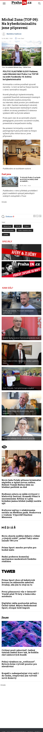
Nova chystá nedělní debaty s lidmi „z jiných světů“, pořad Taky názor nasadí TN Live (21, 538)
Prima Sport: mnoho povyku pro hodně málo (19, 548)
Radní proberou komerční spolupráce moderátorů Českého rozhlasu (19, 559)
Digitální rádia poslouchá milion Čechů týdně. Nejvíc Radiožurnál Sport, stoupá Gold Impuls (19, 605)
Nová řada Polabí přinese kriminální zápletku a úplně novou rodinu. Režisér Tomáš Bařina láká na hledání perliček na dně (21, 483)
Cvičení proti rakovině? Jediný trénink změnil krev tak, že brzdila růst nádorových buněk (20, 652)
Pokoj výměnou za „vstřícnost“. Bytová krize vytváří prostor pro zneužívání (19, 664)
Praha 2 (26, 226)
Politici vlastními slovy (25, 230)
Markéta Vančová (14, 34)
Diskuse (10, 216)
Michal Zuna (7, 226)
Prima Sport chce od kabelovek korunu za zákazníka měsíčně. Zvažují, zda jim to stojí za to (18, 582)
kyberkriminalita (9, 230)
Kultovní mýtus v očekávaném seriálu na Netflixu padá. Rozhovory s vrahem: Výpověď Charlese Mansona (21, 514)
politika (6, 234)
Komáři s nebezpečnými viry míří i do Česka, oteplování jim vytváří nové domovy (20, 675)
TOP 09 (18, 226)
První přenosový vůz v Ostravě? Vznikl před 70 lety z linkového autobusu (19, 594)
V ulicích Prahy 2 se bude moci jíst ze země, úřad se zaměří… (30, 179)
